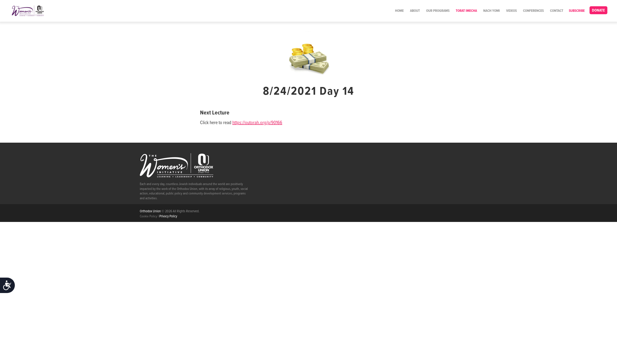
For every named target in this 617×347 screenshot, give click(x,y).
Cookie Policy (148, 216)
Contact (556, 10)
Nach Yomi (491, 10)
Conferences (533, 10)
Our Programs (437, 10)
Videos (511, 10)
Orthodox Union (150, 211)
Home (399, 10)
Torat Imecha (466, 10)
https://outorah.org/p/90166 (257, 123)
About (415, 10)
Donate (598, 10)
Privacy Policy (168, 216)
